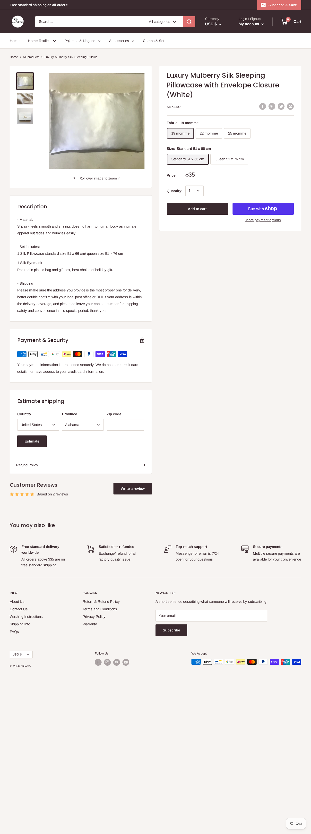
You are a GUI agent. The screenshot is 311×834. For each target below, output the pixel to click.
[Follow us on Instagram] (107, 662)
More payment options (263, 220)
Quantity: (174, 190)
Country (24, 414)
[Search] (189, 21)
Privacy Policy (94, 616)
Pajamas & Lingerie (79, 41)
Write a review (133, 488)
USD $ (17, 654)
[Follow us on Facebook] (98, 662)
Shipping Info (20, 624)
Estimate (32, 441)
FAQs (14, 632)
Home (14, 41)
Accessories (119, 41)
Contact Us (19, 609)
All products (31, 57)
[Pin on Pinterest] (271, 106)
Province (69, 414)
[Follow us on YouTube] (125, 662)
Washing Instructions (26, 616)
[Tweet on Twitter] (281, 106)
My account (249, 24)
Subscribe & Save (282, 5)
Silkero (174, 107)
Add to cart (197, 208)
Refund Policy (27, 465)
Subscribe (171, 630)
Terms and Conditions (100, 609)
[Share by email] (290, 106)
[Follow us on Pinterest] (116, 662)
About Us (17, 601)
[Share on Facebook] (262, 106)
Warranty (90, 624)
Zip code (114, 414)
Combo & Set (153, 41)
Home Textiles (39, 41)
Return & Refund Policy (101, 601)
